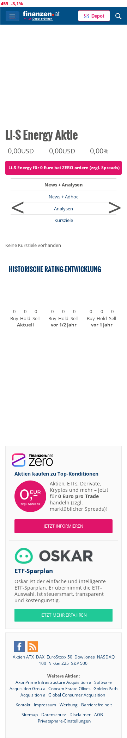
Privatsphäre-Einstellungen (64, 721)
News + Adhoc (63, 196)
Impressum (45, 705)
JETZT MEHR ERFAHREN (64, 615)
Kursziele (63, 220)
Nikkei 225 (58, 663)
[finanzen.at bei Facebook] (19, 646)
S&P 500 (79, 663)
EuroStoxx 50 (59, 657)
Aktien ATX (23, 657)
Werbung (69, 705)
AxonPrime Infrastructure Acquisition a (54, 682)
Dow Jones (84, 657)
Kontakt (23, 705)
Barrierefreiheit (96, 705)
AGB (98, 715)
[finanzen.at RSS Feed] (33, 646)
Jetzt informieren (63, 526)
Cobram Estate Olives (70, 689)
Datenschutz (53, 715)
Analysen (63, 208)
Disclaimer (80, 715)
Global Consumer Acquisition (76, 695)
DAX (40, 657)
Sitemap (30, 715)
